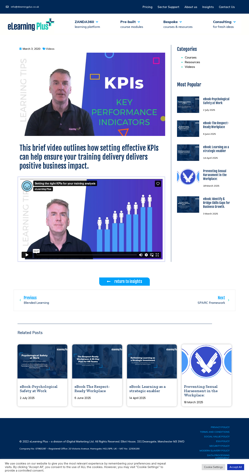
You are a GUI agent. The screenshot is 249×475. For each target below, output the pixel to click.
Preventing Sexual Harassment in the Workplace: (215, 175)
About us (190, 7)
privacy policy (220, 427)
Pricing (148, 7)
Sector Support (168, 7)
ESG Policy (223, 441)
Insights (208, 7)
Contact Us (227, 7)
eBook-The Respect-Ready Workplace (216, 125)
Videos (190, 67)
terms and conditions (215, 431)
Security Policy (219, 445)
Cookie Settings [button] (213, 467)
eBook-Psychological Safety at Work (216, 101)
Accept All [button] (236, 467)
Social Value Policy (217, 436)
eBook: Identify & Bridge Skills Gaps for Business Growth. (216, 203)
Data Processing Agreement (218, 456)
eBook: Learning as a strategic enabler (216, 149)
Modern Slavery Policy (215, 450)
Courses (190, 57)
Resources (192, 62)
